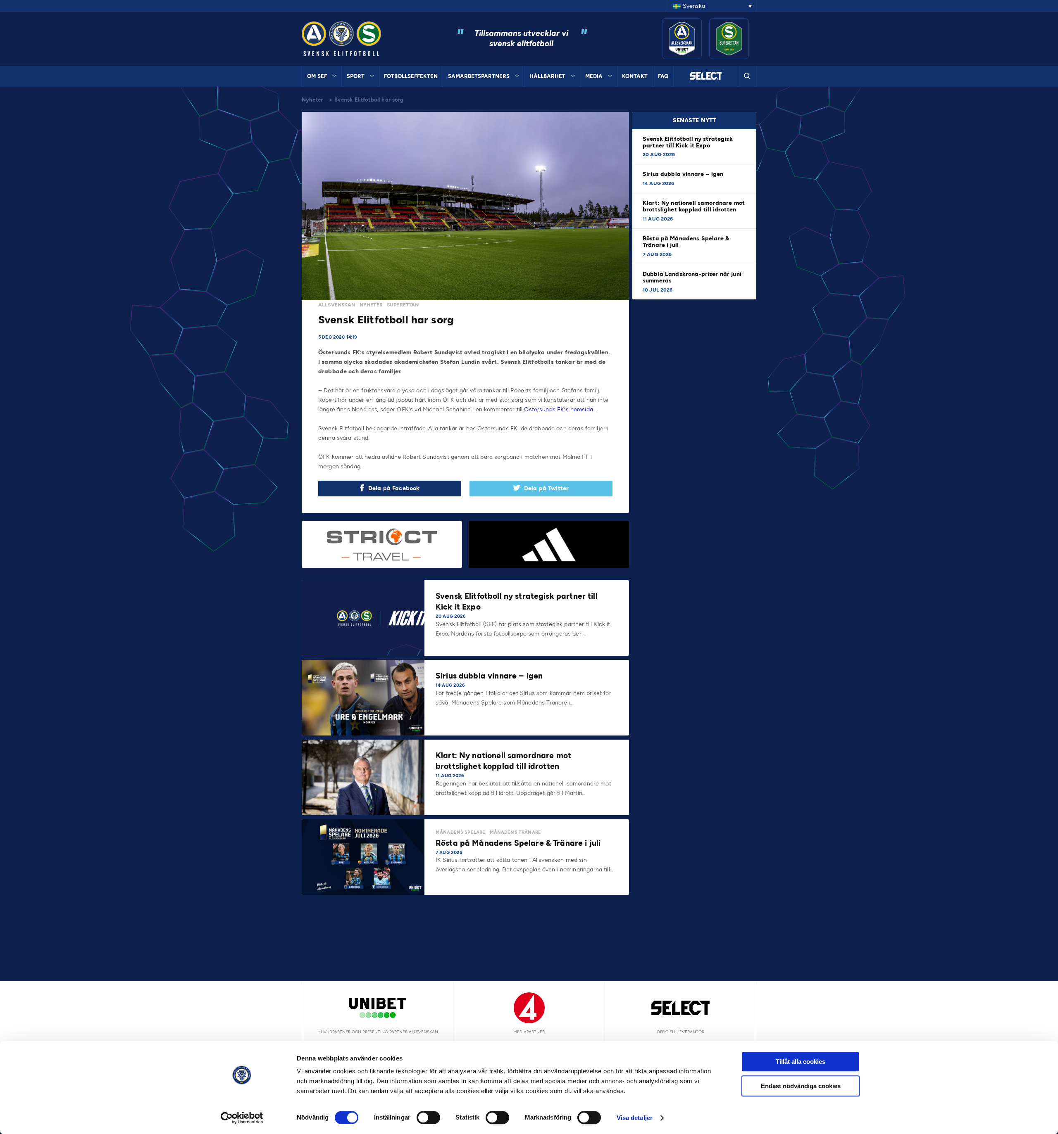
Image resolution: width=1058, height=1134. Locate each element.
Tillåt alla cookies (800, 1061)
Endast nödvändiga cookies (801, 1085)
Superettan (403, 305)
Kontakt (635, 76)
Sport (356, 76)
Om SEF (317, 76)
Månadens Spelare (460, 832)
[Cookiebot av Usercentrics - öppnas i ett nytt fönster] (242, 1118)
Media (594, 76)
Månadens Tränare (515, 832)
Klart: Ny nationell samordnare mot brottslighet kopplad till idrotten (694, 206)
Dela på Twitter (546, 488)
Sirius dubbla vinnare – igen (684, 174)
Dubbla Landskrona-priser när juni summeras (692, 277)
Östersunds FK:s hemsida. (560, 409)
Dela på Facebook (393, 488)
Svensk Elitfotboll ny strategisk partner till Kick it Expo (688, 142)
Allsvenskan (336, 305)
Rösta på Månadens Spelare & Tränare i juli (686, 242)
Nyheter (312, 100)
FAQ (663, 76)
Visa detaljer (635, 1117)
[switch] (428, 1117)
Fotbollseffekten (411, 76)
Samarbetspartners (479, 76)
